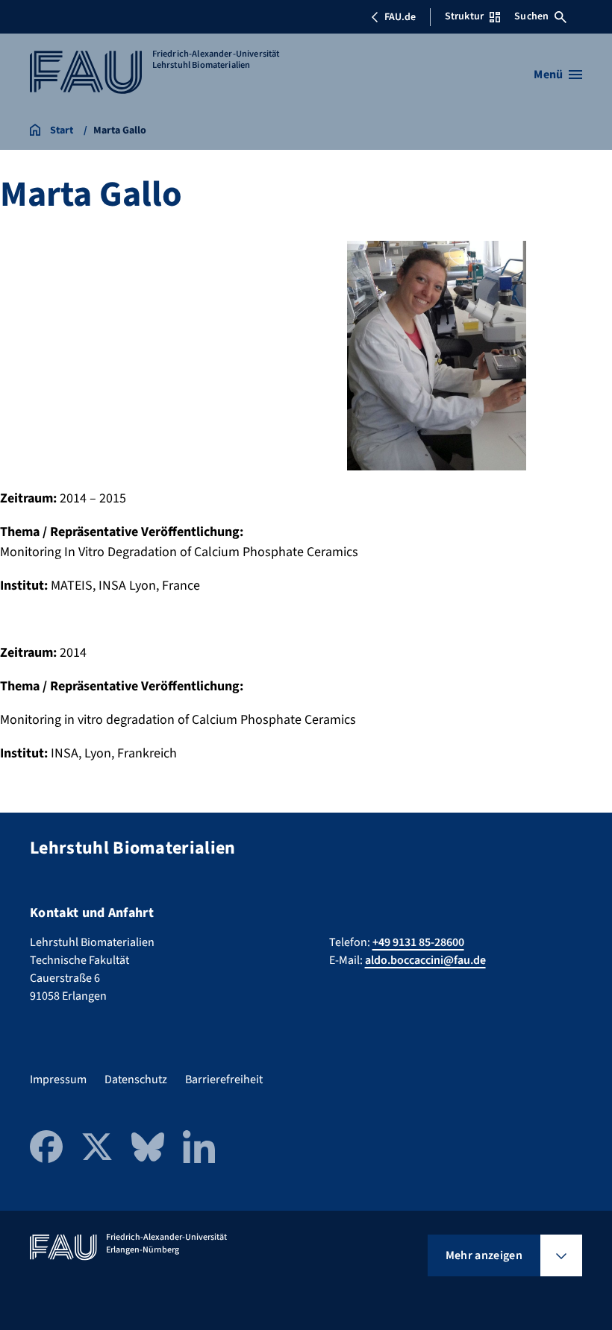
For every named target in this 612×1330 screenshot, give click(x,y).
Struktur (464, 16)
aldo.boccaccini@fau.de (425, 960)
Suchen (531, 16)
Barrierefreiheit (224, 1079)
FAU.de (400, 17)
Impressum (58, 1079)
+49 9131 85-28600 (418, 942)
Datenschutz (135, 1079)
